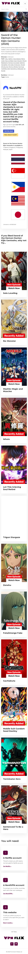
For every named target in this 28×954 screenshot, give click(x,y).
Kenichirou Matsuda (16, 69)
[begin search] (26, 9)
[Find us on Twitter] (16, 944)
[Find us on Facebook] (12, 944)
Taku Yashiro (9, 59)
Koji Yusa (21, 67)
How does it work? (10, 135)
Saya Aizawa (17, 59)
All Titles (14, 932)
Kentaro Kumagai (13, 63)
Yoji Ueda (11, 65)
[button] (25, 3)
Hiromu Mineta (13, 67)
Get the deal (8, 131)
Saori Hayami (18, 61)
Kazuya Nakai (9, 61)
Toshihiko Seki (5, 69)
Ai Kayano (17, 65)
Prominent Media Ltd (16, 952)
